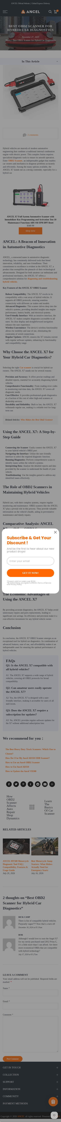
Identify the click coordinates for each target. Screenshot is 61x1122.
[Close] (55, 532)
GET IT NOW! (30, 573)
